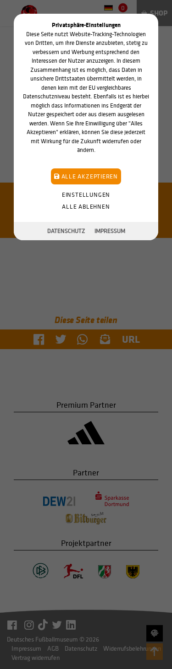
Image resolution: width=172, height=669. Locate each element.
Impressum (109, 231)
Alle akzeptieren (89, 176)
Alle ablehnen (86, 206)
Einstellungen (86, 195)
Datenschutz (66, 231)
